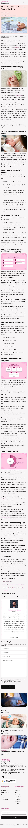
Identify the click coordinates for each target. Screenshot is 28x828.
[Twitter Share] (11, 596)
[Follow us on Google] (8, 780)
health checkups (5, 517)
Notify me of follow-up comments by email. (12, 681)
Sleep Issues (8, 36)
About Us (17, 790)
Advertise (17, 799)
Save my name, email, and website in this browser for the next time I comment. (13, 679)
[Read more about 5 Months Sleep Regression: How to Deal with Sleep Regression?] (14, 742)
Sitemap (17, 803)
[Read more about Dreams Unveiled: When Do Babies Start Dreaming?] (14, 700)
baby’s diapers (5, 498)
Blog (16, 792)
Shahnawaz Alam (9, 15)
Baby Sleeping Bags (7, 581)
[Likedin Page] (5, 777)
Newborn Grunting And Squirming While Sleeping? (14, 584)
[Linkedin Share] (17, 596)
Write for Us (18, 797)
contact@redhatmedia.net (7, 773)
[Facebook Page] (2, 777)
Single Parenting (5, 792)
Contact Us (18, 794)
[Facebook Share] (4, 596)
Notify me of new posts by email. (10, 682)
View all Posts (14, 637)
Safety (3, 794)
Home (2, 36)
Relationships (4, 790)
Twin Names (4, 799)
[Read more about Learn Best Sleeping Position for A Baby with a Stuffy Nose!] (14, 721)
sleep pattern (18, 95)
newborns (16, 47)
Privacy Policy (18, 801)
